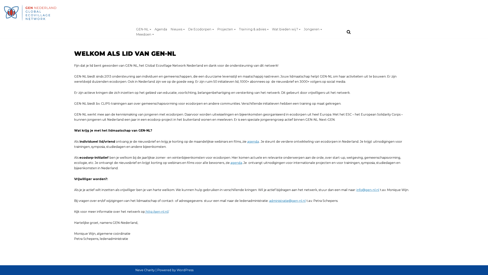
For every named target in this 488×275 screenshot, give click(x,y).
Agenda (161, 29)
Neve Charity (145, 270)
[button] (150, 29)
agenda (253, 141)
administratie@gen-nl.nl (287, 201)
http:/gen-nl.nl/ (157, 212)
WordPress (185, 270)
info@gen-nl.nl (367, 190)
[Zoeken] (349, 32)
